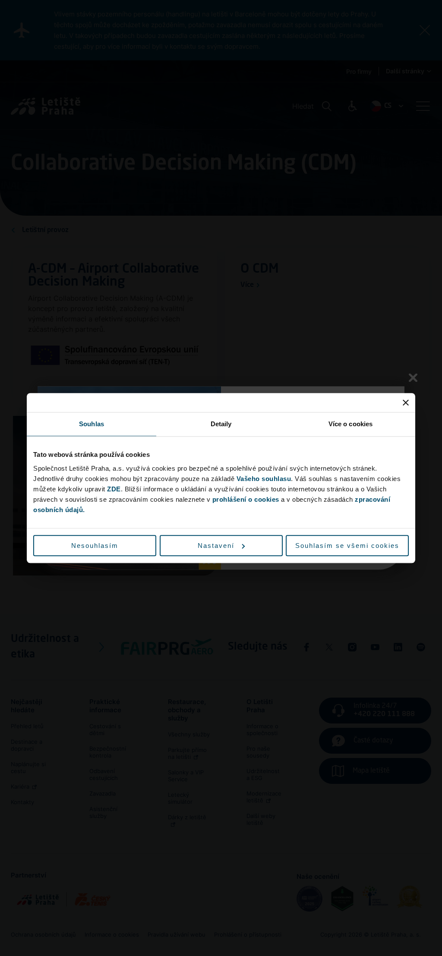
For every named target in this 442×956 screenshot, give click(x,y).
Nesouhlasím (94, 545)
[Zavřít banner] (406, 402)
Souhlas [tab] (91, 424)
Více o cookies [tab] (350, 424)
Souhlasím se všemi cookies (347, 545)
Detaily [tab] (221, 424)
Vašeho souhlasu (264, 478)
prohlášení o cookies (245, 499)
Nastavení (216, 545)
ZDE (114, 489)
